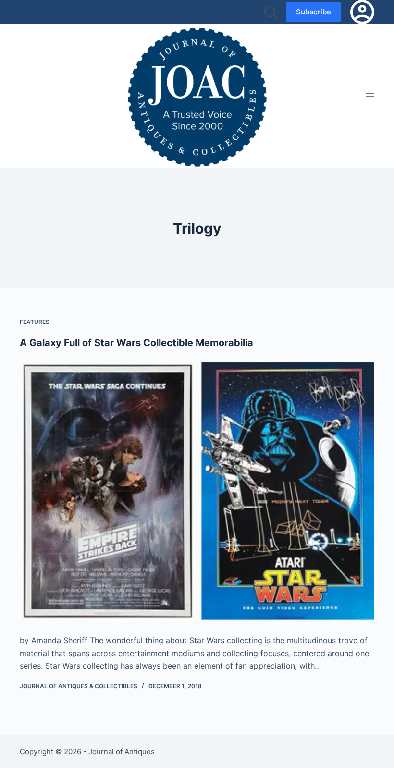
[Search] (270, 12)
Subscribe (313, 11)
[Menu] (370, 96)
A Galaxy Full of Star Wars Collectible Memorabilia (136, 342)
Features (34, 321)
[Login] (362, 12)
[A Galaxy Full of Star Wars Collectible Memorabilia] (197, 492)
